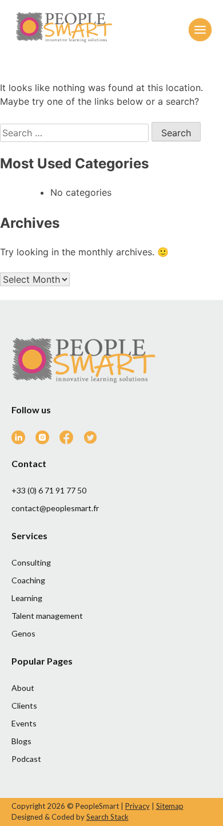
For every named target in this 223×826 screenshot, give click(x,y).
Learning (26, 598)
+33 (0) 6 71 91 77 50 (48, 490)
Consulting (31, 562)
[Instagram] (46, 440)
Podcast (26, 759)
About (22, 688)
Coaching (28, 580)
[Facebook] (70, 440)
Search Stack (107, 816)
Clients (24, 705)
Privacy (137, 806)
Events (24, 723)
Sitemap (170, 806)
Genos (23, 633)
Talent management (47, 616)
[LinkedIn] (22, 440)
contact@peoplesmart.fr (55, 508)
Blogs (21, 741)
